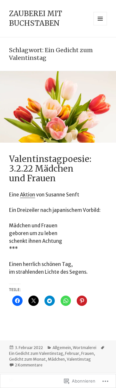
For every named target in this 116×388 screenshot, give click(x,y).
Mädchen (56, 359)
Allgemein (62, 347)
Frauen (87, 353)
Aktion (27, 195)
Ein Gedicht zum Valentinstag (36, 353)
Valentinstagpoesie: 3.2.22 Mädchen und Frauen (50, 169)
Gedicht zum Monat (27, 359)
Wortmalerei (84, 347)
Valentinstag (79, 359)
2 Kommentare (29, 365)
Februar (72, 353)
